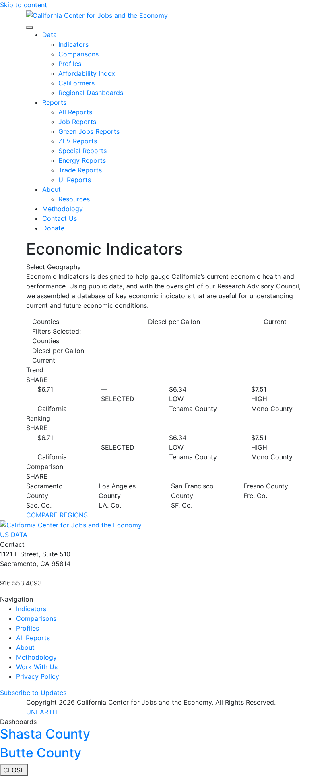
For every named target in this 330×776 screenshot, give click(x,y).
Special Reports (82, 151)
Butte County (40, 753)
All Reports (75, 112)
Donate (53, 228)
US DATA (13, 535)
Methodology (62, 209)
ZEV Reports (77, 141)
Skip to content (23, 5)
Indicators (73, 44)
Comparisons (78, 54)
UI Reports (74, 180)
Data (49, 35)
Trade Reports (80, 170)
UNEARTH (41, 712)
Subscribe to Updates (33, 693)
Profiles (69, 64)
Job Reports (77, 122)
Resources (74, 199)
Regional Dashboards (90, 93)
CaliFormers (76, 83)
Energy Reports (82, 160)
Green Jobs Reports (89, 131)
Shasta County (45, 734)
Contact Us (59, 218)
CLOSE (14, 770)
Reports (54, 102)
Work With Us (37, 667)
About (51, 189)
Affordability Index (86, 73)
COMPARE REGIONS (57, 515)
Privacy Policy (37, 676)
